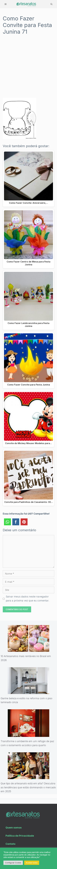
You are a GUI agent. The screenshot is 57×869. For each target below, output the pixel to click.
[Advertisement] (28, 68)
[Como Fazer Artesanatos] (26, 4)
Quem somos (14, 827)
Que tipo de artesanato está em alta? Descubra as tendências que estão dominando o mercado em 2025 (28, 787)
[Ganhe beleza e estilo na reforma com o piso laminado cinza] (28, 691)
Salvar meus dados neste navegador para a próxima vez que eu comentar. (27, 598)
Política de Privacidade (20, 835)
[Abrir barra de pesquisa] (51, 4)
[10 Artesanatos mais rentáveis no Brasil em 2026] (28, 649)
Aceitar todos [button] (31, 863)
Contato (10, 843)
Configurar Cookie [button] (13, 863)
